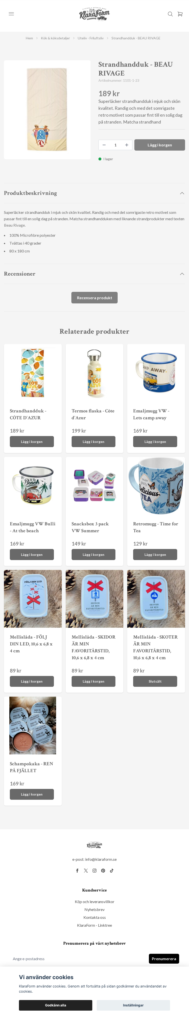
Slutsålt (155, 681)
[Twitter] (86, 871)
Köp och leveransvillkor (94, 901)
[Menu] (11, 14)
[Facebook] (77, 871)
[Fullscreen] (47, 109)
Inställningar (133, 1005)
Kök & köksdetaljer (55, 38)
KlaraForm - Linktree (94, 925)
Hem (29, 38)
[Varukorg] (180, 14)
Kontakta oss (94, 917)
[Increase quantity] (126, 145)
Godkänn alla (55, 1005)
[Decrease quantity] (104, 145)
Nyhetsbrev (94, 909)
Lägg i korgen (32, 441)
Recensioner (19, 274)
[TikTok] (112, 871)
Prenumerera (164, 958)
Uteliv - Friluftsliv (91, 38)
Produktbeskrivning (30, 193)
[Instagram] (94, 871)
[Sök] (170, 14)
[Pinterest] (103, 871)
